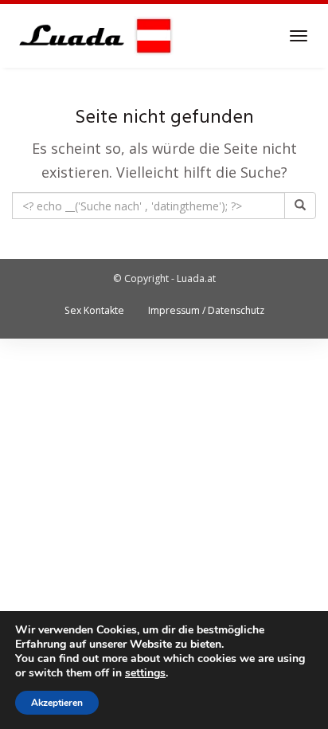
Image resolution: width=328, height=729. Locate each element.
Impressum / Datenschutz (206, 310)
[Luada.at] (92, 36)
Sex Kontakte (94, 310)
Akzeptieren (57, 702)
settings (145, 673)
